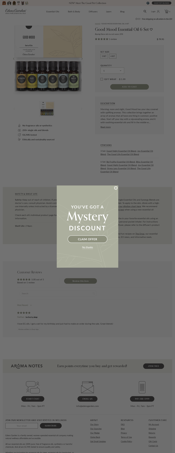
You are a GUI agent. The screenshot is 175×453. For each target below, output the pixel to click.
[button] (87, 247)
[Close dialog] (115, 188)
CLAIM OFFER (87, 239)
